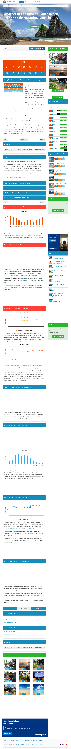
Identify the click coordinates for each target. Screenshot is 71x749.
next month (35, 275)
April (54, 121)
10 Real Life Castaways (57, 275)
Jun (18, 61)
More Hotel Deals (58, 90)
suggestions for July (17, 133)
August (54, 134)
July (54, 131)
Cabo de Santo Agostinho (40, 149)
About (17, 744)
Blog (26, 1)
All (43, 48)
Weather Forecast (52, 105)
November (15, 131)
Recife (6, 149)
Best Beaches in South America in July (12, 619)
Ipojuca (11, 149)
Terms (27, 744)
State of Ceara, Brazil (59, 163)
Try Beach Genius (58, 210)
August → (42, 139)
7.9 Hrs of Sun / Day (14, 89)
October (55, 141)
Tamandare (18, 149)
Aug (30, 61)
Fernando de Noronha (37, 5)
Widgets (35, 744)
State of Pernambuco (25, 5)
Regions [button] (30, 1)
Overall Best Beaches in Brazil (10, 631)
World (5, 5)
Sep (36, 61)
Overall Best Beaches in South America (12, 634)
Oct (41, 61)
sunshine (22, 177)
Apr (7, 61)
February (10, 131)
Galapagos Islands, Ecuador (60, 183)
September (55, 138)
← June (5, 139)
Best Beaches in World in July (10, 622)
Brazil (17, 5)
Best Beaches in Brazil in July (10, 617)
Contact (24, 744)
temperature (15, 177)
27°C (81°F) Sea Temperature (13, 86)
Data (21, 744)
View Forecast (36, 26)
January (6, 131)
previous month (17, 275)
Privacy (31, 744)
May (13, 61)
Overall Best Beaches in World (10, 637)
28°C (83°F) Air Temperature (13, 84)
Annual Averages (52, 107)
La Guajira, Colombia (59, 157)
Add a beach (42, 744)
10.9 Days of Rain (14, 91)
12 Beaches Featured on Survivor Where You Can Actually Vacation (57, 295)
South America (11, 5)
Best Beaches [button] (38, 1)
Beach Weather (12, 744)
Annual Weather (23, 139)
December (20, 131)
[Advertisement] (24, 300)
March (54, 117)
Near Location (38, 48)
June (54, 128)
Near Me (31, 48)
